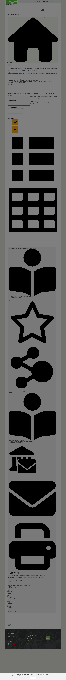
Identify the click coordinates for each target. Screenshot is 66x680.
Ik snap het (33, 678)
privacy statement (51, 675)
